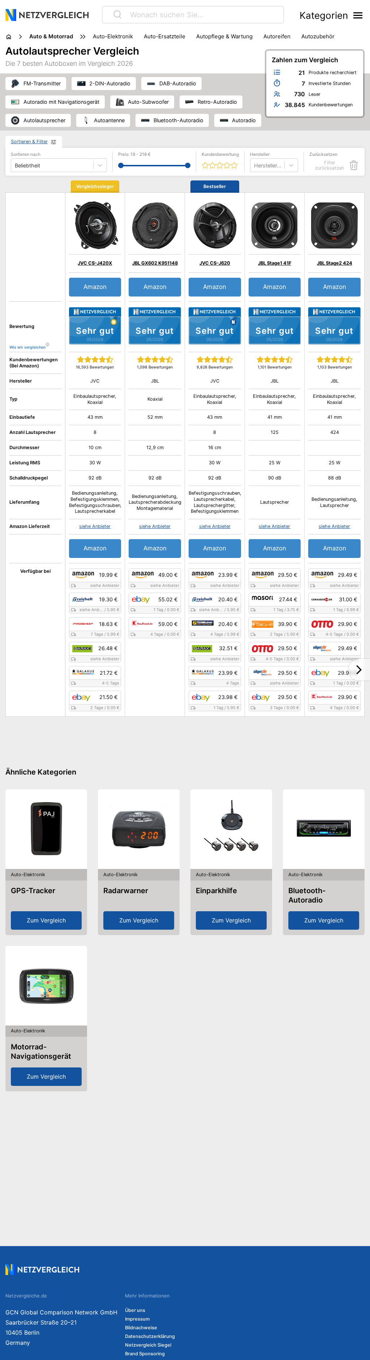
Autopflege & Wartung (224, 36)
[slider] (121, 165)
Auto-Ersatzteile (164, 36)
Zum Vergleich (46, 920)
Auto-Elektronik (113, 36)
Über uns (135, 1310)
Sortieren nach (25, 154)
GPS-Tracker (33, 890)
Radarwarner (125, 890)
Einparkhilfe (216, 890)
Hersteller (260, 154)
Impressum (137, 1319)
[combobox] (254, 165)
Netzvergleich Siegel (148, 1345)
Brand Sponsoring (145, 1353)
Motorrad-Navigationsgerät (41, 1052)
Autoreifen (277, 36)
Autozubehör (318, 36)
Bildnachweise (141, 1327)
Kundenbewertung (220, 154)
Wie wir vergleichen (27, 347)
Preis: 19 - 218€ (134, 154)
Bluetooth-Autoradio (307, 895)
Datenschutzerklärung (150, 1336)
